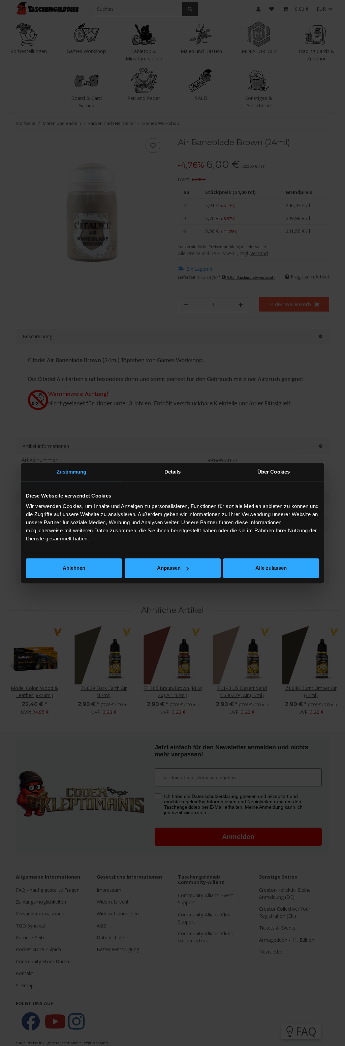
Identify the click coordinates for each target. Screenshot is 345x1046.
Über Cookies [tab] (273, 472)
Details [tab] (172, 472)
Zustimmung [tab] (72, 472)
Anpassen (169, 568)
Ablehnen (74, 568)
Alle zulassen (271, 568)
